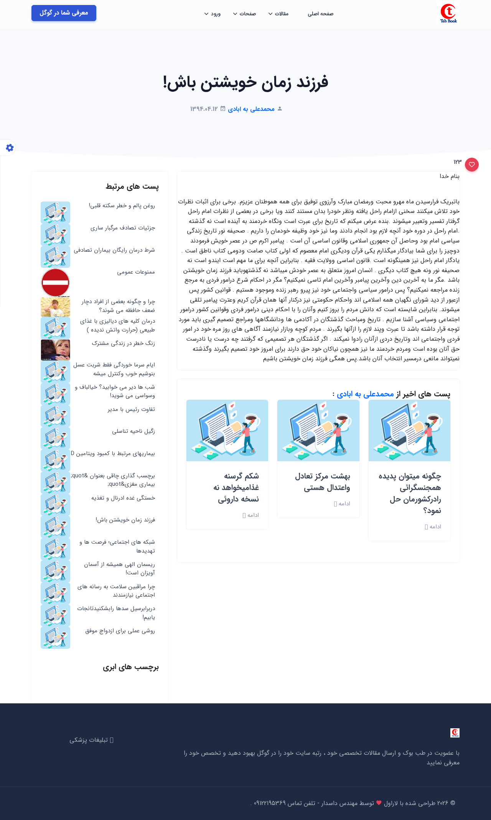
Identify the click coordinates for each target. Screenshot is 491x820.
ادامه (434, 527)
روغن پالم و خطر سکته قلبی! (122, 205)
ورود (216, 14)
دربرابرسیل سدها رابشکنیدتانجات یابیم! (116, 613)
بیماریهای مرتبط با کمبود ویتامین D (113, 453)
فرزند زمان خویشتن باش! (125, 520)
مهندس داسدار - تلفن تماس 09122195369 (305, 803)
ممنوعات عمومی (136, 272)
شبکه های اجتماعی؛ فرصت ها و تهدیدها (117, 546)
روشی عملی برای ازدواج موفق (120, 631)
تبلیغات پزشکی (89, 740)
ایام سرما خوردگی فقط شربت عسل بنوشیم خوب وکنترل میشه (114, 369)
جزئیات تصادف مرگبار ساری (123, 228)
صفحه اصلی (320, 14)
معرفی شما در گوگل (64, 13)
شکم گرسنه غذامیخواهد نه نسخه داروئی (236, 487)
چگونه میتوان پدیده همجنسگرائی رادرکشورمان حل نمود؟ (410, 493)
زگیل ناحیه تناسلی (133, 431)
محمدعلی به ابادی (365, 394)
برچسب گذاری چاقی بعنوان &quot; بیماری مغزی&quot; (113, 480)
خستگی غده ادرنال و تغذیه (123, 498)
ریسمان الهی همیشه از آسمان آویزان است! (119, 568)
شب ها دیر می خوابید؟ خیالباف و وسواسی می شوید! (115, 391)
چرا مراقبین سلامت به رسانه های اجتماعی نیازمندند (116, 591)
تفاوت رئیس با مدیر (131, 409)
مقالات (281, 14)
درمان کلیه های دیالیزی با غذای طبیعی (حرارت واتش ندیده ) (117, 325)
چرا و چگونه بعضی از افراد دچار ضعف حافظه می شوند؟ (118, 306)
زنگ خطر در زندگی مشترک (123, 343)
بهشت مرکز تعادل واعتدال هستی (322, 481)
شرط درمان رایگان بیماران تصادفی (114, 250)
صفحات (248, 14)
